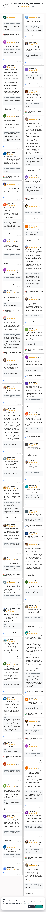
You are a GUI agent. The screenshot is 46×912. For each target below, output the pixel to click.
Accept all (39, 906)
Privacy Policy (28, 903)
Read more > (19, 36)
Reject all (31, 906)
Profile (19, 11)
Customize (23, 906)
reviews (31, 6)
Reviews (26, 11)
